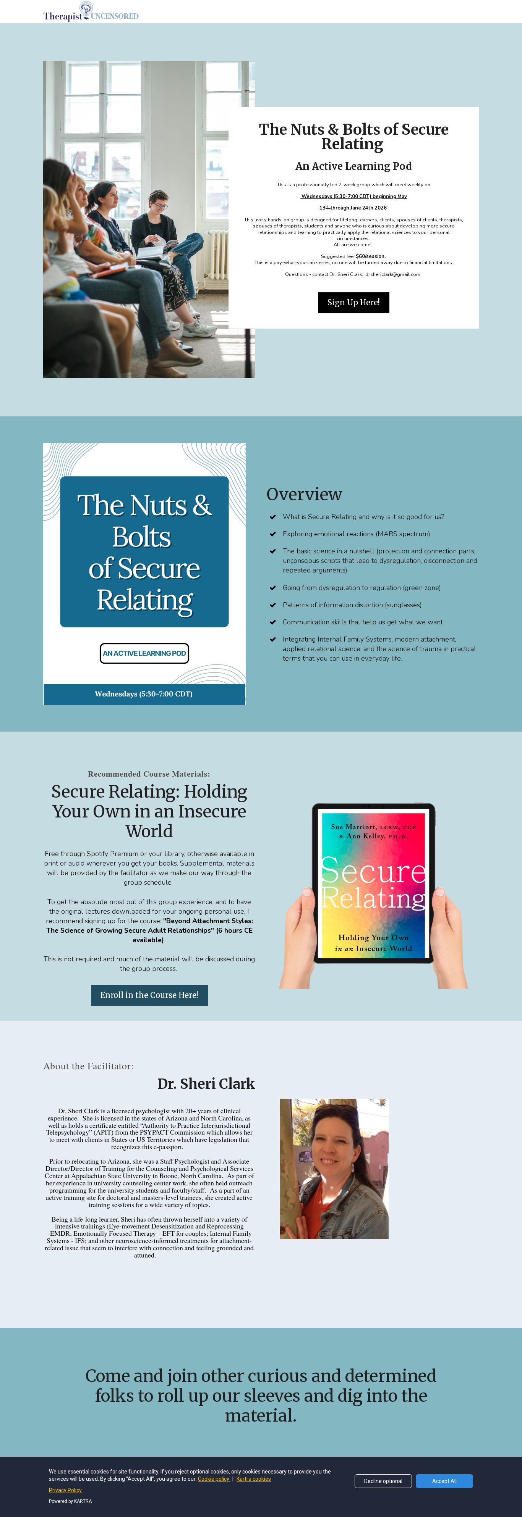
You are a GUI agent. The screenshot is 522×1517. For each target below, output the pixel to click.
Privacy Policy (65, 1490)
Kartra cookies (254, 1479)
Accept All (444, 1481)
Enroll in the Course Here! (149, 995)
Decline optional (383, 1481)
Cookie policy (214, 1479)
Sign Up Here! (353, 302)
